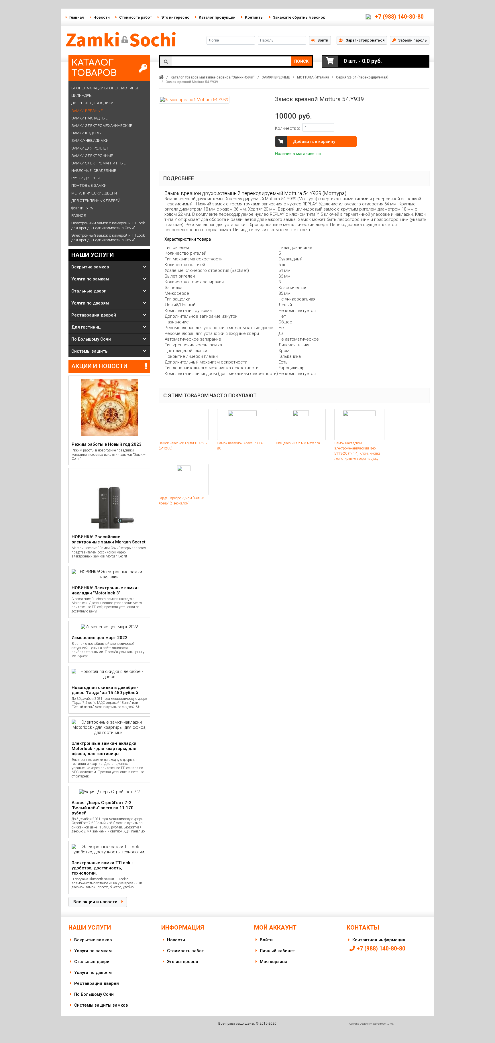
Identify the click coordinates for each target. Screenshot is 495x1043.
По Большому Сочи (91, 339)
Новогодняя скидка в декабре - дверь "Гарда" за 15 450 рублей (105, 690)
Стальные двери (89, 291)
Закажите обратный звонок (299, 17)
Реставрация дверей (93, 315)
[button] (362, 40)
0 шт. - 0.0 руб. (363, 61)
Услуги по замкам (90, 279)
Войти (266, 939)
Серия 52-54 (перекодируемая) (362, 77)
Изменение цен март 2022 (99, 637)
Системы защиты (90, 351)
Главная (76, 17)
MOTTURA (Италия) (313, 77)
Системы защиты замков (101, 1005)
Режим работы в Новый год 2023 (107, 444)
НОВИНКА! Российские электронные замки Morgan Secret (109, 539)
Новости (101, 17)
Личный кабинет (277, 950)
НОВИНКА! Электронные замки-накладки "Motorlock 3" (105, 590)
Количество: (287, 128)
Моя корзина (273, 961)
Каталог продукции (217, 17)
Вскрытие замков (90, 267)
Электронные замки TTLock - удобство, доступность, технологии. (102, 868)
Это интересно (175, 17)
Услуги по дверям (90, 303)
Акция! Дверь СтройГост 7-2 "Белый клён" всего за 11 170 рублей (102, 808)
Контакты (254, 17)
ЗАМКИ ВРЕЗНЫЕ (276, 77)
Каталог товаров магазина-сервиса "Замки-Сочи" (213, 77)
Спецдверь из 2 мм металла (298, 443)
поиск (301, 61)
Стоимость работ (135, 17)
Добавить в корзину (314, 141)
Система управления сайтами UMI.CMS (371, 1023)
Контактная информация (378, 939)
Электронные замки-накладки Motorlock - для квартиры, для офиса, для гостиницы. (104, 748)
